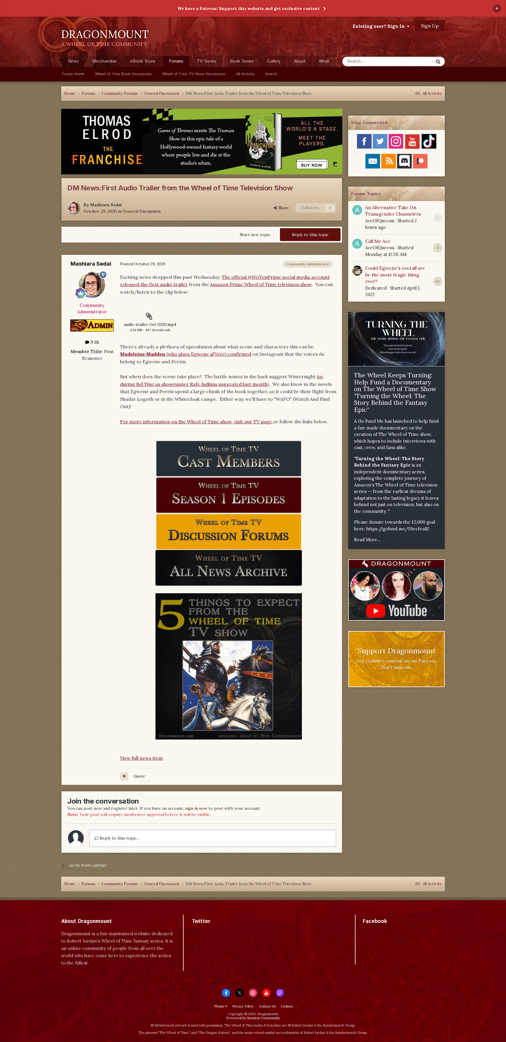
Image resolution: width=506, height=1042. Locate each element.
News (73, 61)
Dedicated (376, 288)
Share (283, 207)
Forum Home (73, 74)
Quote (139, 776)
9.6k (94, 342)
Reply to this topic (310, 234)
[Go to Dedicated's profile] (357, 271)
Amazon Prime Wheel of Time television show (261, 284)
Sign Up (430, 26)
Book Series (242, 61)
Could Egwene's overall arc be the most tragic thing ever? (395, 274)
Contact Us (267, 1006)
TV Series (206, 61)
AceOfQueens (379, 220)
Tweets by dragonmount (218, 931)
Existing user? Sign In (380, 26)
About (300, 61)
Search (271, 74)
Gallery (273, 61)
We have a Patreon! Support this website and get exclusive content (248, 8)
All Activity (245, 74)
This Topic (415, 61)
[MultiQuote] (124, 776)
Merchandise (104, 61)
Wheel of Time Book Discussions (123, 74)
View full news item (141, 758)
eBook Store (142, 61)
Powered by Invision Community (253, 1018)
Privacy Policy (243, 1006)
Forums (176, 61)
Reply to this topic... (119, 838)
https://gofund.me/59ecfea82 (397, 529)
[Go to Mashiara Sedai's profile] (73, 208)
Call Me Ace (378, 241)
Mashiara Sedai (106, 204)
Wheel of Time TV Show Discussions (193, 74)
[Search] (438, 61)
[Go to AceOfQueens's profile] (357, 210)
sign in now (196, 808)
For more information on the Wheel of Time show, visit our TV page (196, 421)
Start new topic (255, 234)
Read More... (367, 539)
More (324, 61)
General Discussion (141, 211)
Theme (219, 1006)
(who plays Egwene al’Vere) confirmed (185, 354)
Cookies (287, 1006)
